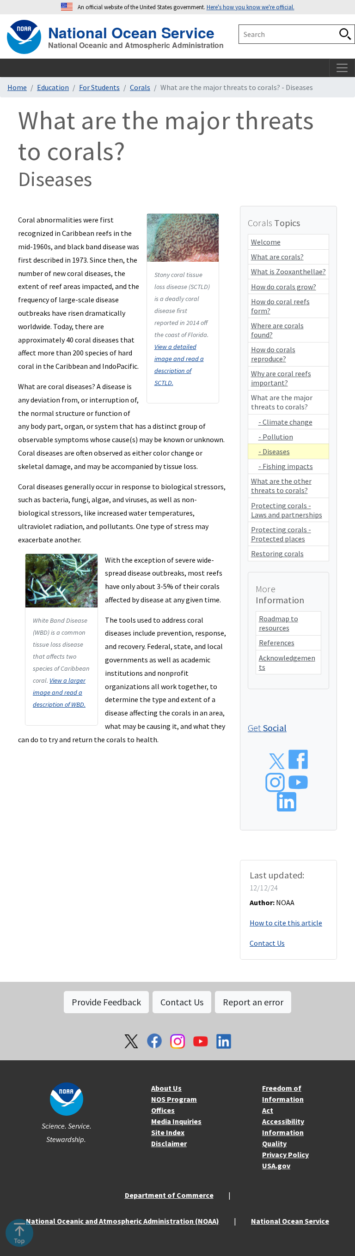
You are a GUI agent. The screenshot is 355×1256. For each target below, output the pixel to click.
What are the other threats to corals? (281, 485)
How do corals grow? (283, 286)
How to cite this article (286, 922)
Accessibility (283, 1121)
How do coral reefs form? (280, 306)
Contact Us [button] (181, 1002)
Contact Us (267, 943)
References (276, 642)
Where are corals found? (277, 330)
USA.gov (276, 1165)
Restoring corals (277, 553)
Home (17, 87)
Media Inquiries (176, 1121)
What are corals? (277, 256)
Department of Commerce (169, 1195)
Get (267, 727)
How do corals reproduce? (273, 354)
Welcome (266, 241)
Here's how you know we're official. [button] (250, 7)
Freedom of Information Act (283, 1099)
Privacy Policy (285, 1154)
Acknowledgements (287, 662)
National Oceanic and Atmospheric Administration (136, 45)
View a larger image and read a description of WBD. (59, 692)
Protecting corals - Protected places (281, 534)
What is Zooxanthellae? (288, 271)
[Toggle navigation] (342, 68)
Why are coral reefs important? (281, 378)
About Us (166, 1088)
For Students (99, 87)
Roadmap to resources (278, 623)
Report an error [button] (253, 1002)
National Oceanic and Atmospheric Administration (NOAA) (122, 1221)
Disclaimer (169, 1143)
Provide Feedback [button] (106, 1002)
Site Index (167, 1132)
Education (53, 87)
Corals (140, 87)
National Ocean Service (131, 31)
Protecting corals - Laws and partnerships (286, 510)
